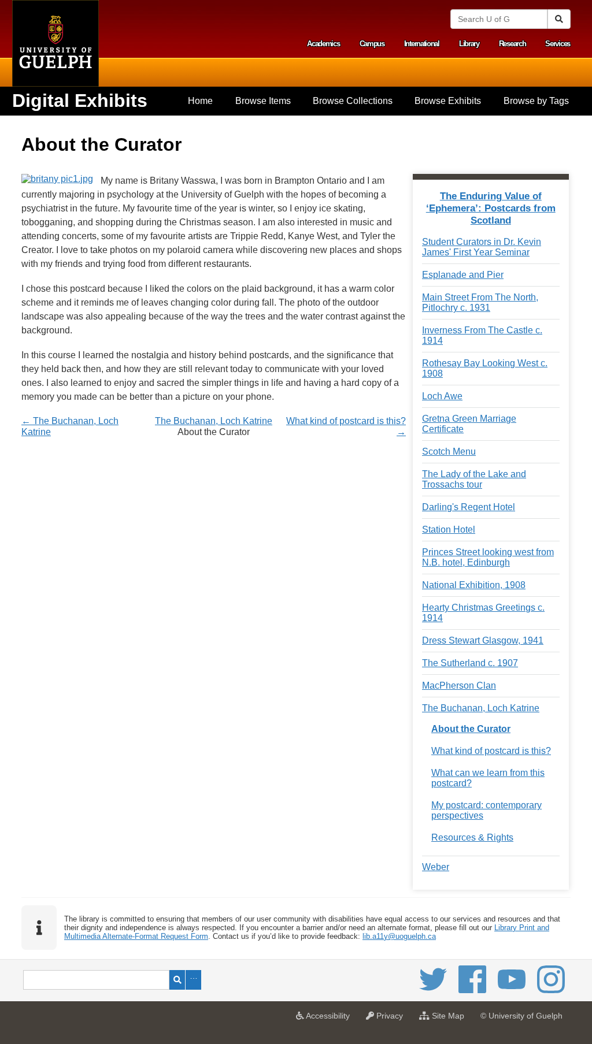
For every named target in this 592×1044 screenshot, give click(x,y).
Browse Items (263, 101)
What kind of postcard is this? (491, 751)
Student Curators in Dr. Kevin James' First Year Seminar (481, 247)
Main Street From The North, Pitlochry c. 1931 (480, 302)
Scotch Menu (449, 451)
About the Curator (470, 729)
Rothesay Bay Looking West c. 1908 (484, 368)
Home (200, 101)
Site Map (450, 1019)
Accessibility (330, 1019)
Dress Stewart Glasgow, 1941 (482, 640)
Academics (323, 43)
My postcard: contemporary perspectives (486, 810)
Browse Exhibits (448, 101)
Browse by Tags (536, 101)
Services (557, 43)
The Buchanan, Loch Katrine (213, 421)
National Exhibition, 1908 (474, 585)
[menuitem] (200, 101)
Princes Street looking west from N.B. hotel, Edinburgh (488, 557)
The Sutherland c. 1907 (470, 663)
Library (469, 43)
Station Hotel (448, 529)
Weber (435, 867)
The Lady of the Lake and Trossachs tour (474, 479)
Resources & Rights (472, 837)
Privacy (391, 1019)
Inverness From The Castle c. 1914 (482, 335)
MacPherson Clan (459, 685)
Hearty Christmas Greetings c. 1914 (483, 613)
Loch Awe (442, 396)
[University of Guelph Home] (55, 43)
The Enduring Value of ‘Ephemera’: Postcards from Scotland (491, 208)
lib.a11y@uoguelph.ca (399, 936)
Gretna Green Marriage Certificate (469, 424)
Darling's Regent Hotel (468, 507)
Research (512, 43)
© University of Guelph (521, 1015)
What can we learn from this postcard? (488, 778)
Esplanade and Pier (463, 275)
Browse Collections (353, 101)
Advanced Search (193, 980)
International (421, 43)
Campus (372, 43)
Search (177, 980)
